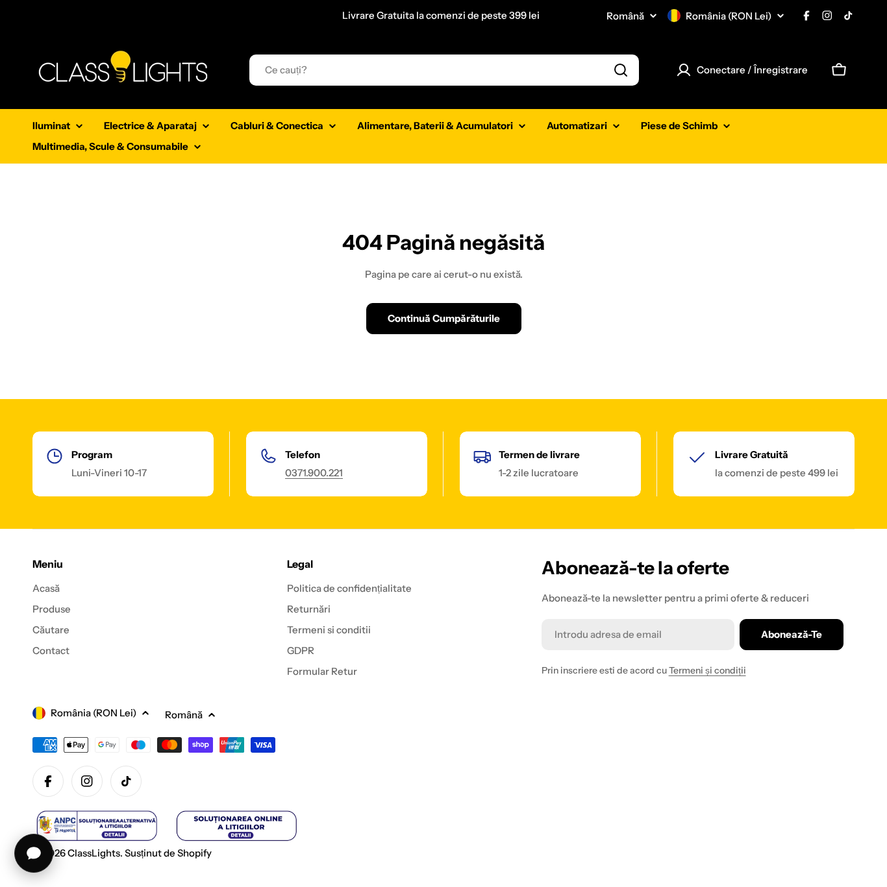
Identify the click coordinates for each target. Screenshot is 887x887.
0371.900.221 (314, 473)
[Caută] (621, 70)
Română (625, 16)
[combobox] (444, 70)
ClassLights (94, 853)
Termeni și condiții (707, 670)
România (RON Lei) (728, 16)
